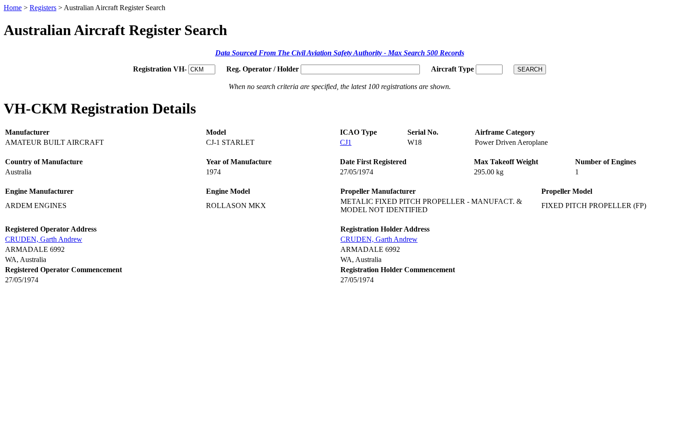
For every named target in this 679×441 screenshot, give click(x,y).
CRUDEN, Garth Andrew (43, 239)
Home (13, 8)
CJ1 (346, 142)
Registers (43, 8)
